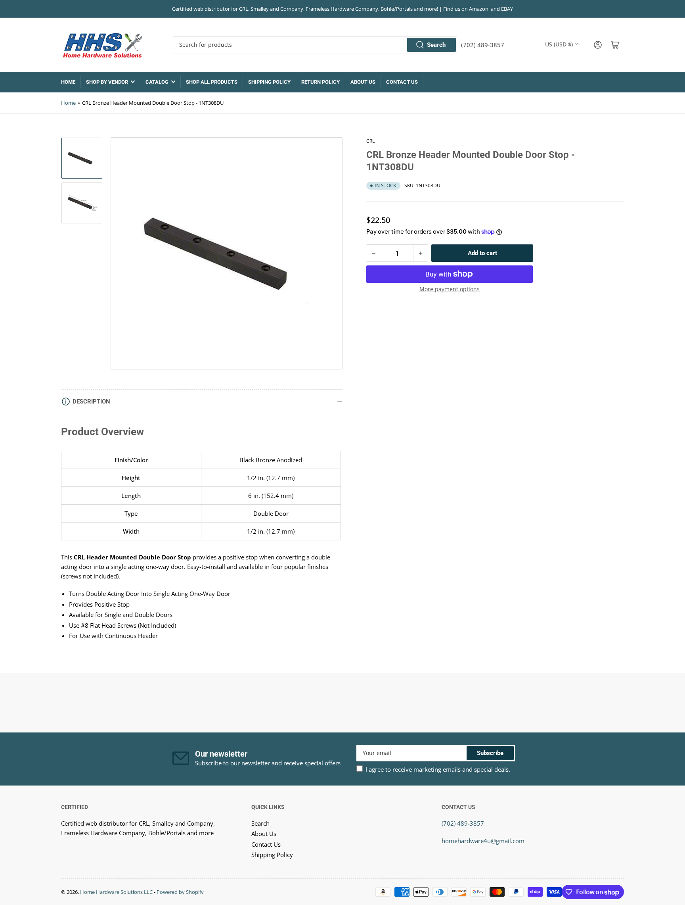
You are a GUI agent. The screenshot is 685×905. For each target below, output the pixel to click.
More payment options (449, 289)
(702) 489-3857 (463, 823)
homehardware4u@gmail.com (483, 841)
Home (68, 82)
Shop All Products (211, 82)
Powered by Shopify (180, 891)
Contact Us (402, 82)
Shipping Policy (269, 82)
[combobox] (315, 45)
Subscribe (490, 753)
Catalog (156, 82)
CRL (370, 141)
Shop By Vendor (107, 82)
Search (436, 44)
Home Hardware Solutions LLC (116, 891)
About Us (362, 82)
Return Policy (320, 82)
